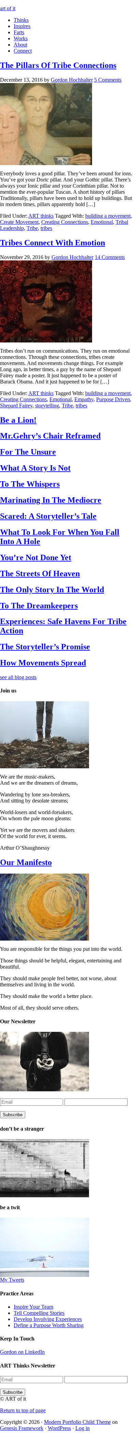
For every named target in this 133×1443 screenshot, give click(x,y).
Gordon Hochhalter (72, 80)
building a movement (108, 216)
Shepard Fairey (16, 405)
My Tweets (12, 1280)
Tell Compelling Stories (39, 1313)
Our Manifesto (26, 862)
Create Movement (19, 222)
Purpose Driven (113, 399)
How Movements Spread (43, 662)
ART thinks (41, 216)
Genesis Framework (21, 1428)
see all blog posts (18, 677)
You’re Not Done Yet (35, 557)
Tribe (32, 228)
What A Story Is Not (35, 467)
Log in (82, 1428)
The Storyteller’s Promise (45, 646)
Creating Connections (64, 222)
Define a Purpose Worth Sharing (49, 1325)
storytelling (47, 405)
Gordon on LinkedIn (22, 1352)
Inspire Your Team (33, 1307)
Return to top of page (23, 1410)
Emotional (102, 222)
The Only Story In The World (52, 589)
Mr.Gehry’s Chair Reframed (50, 435)
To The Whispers (30, 484)
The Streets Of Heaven (40, 573)
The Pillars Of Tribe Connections (58, 65)
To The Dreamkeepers (39, 605)
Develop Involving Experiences (48, 1319)
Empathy (83, 399)
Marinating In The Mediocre (50, 500)
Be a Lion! (18, 420)
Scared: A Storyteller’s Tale (48, 516)
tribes (46, 228)
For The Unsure (28, 451)
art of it (7, 8)
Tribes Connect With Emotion (52, 242)
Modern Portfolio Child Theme (77, 1422)
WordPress (59, 1428)
